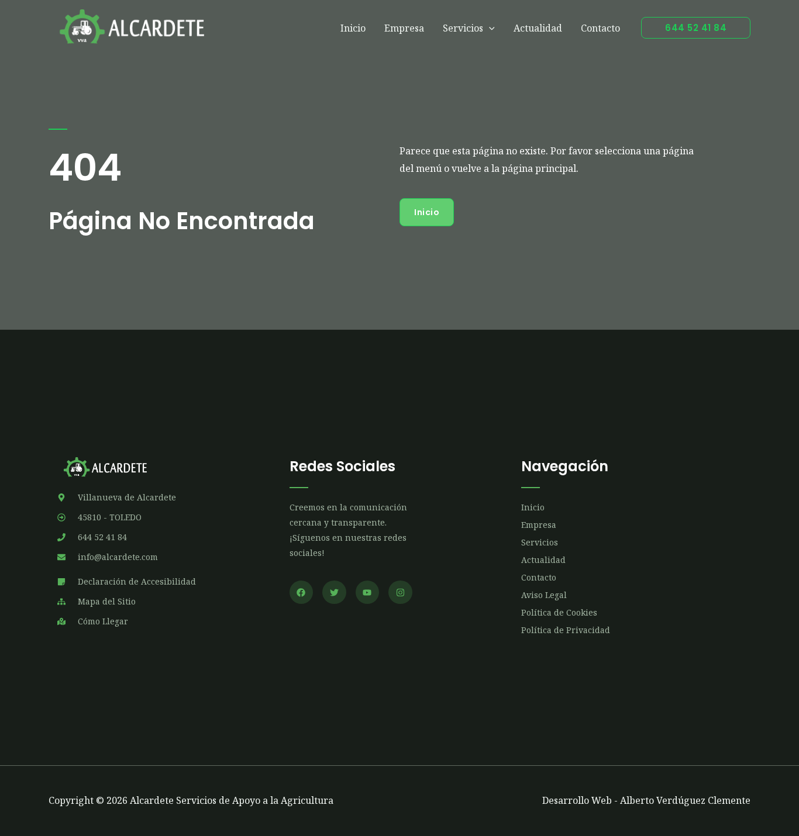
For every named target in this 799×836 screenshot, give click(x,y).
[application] (489, 28)
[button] (695, 28)
